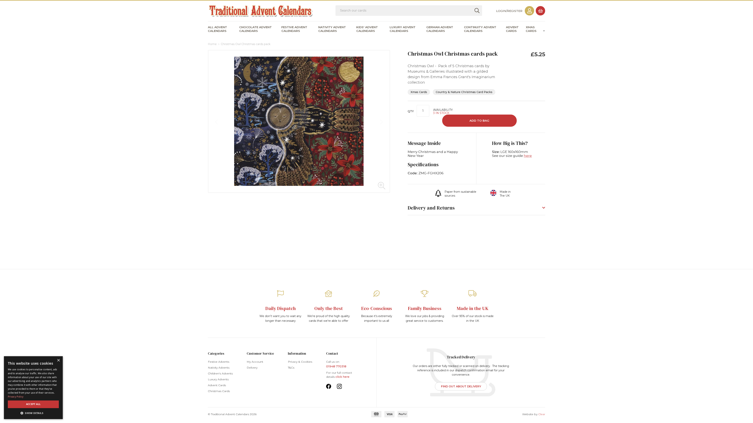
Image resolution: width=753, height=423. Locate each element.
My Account (255, 361)
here (528, 156)
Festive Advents (218, 361)
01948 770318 (336, 366)
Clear (541, 414)
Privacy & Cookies (300, 361)
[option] (280, 307)
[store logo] (261, 11)
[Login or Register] (529, 10)
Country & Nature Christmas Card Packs (464, 92)
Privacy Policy (15, 396)
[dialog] (33, 387)
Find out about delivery (461, 386)
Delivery (252, 367)
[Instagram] (339, 386)
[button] (381, 185)
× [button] (58, 360)
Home (212, 44)
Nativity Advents (218, 367)
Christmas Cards (219, 391)
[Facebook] (328, 386)
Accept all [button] (33, 404)
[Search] (477, 10)
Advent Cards (217, 385)
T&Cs (291, 367)
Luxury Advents (218, 379)
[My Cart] (540, 10)
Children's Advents (220, 373)
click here (342, 377)
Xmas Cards (419, 92)
